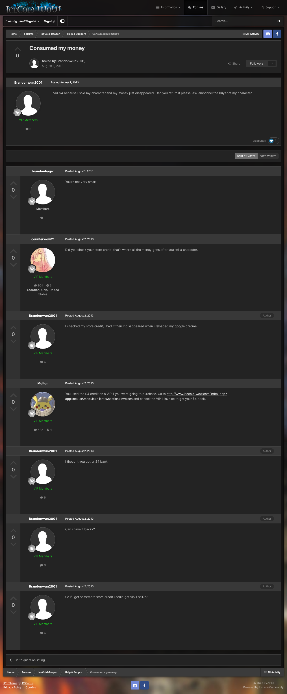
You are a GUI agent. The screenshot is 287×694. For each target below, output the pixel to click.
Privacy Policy (12, 687)
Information (168, 7)
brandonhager (43, 171)
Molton (42, 383)
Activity (244, 7)
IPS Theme (10, 683)
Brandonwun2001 (70, 61)
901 (40, 285)
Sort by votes (246, 156)
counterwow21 (42, 239)
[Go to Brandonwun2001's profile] (34, 63)
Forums (197, 7)
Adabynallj (259, 140)
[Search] (279, 21)
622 (40, 430)
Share (235, 63)
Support (271, 7)
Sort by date (268, 156)
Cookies (31, 687)
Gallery (221, 7)
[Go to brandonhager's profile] (42, 192)
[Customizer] (62, 21)
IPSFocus (27, 683)
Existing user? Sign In (21, 21)
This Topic (261, 21)
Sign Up (49, 21)
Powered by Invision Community (263, 687)
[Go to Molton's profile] (42, 404)
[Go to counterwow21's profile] (42, 260)
